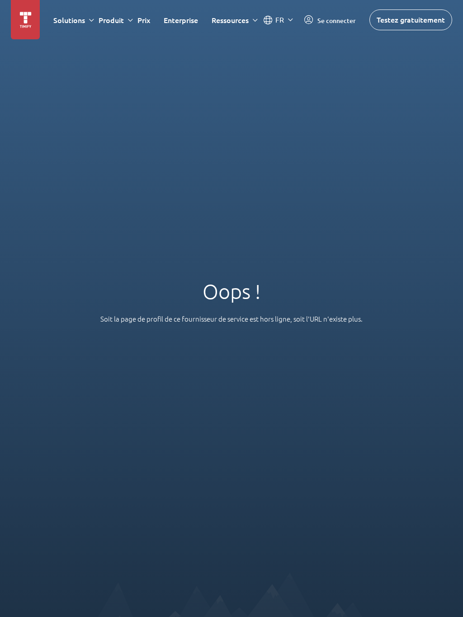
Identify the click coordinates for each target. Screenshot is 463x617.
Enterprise (181, 20)
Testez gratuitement (411, 19)
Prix (143, 20)
